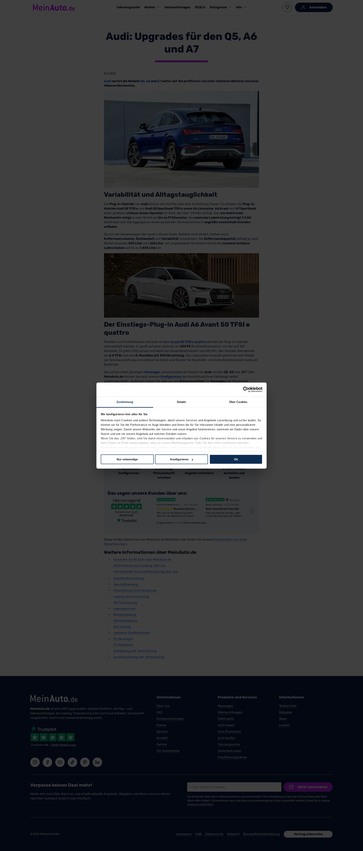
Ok (236, 459)
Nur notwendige (127, 459)
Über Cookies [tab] (238, 401)
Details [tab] (181, 401)
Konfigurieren (179, 459)
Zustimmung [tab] (124, 401)
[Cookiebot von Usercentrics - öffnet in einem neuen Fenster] (245, 389)
